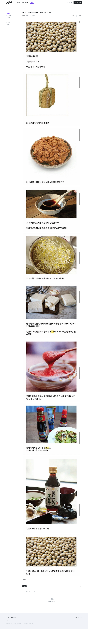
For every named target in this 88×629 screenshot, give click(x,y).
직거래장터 (8, 27)
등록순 (30, 591)
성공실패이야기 (9, 20)
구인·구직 (8, 22)
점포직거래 (18, 2)
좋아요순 (33, 591)
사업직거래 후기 (9, 15)
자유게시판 (8, 13)
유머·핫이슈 (8, 18)
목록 (80, 586)
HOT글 (7, 11)
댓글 (74, 15)
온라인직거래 (25, 2)
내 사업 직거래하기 (78, 2)
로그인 (67, 2)
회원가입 (70, 2)
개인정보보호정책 (13, 617)
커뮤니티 (32, 2)
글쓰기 (24, 586)
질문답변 (7, 24)
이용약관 (7, 617)
